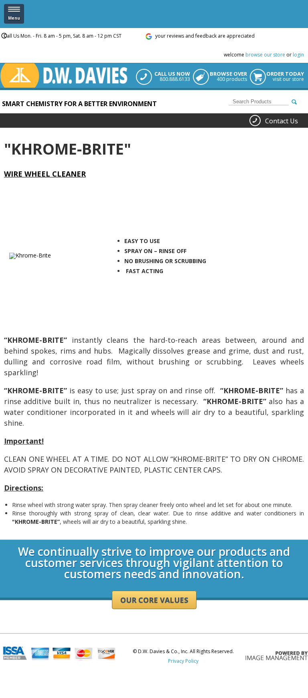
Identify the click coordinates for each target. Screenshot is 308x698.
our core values (154, 600)
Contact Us (281, 121)
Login (6, 536)
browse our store (265, 54)
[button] (14, 14)
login (298, 54)
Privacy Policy (183, 661)
